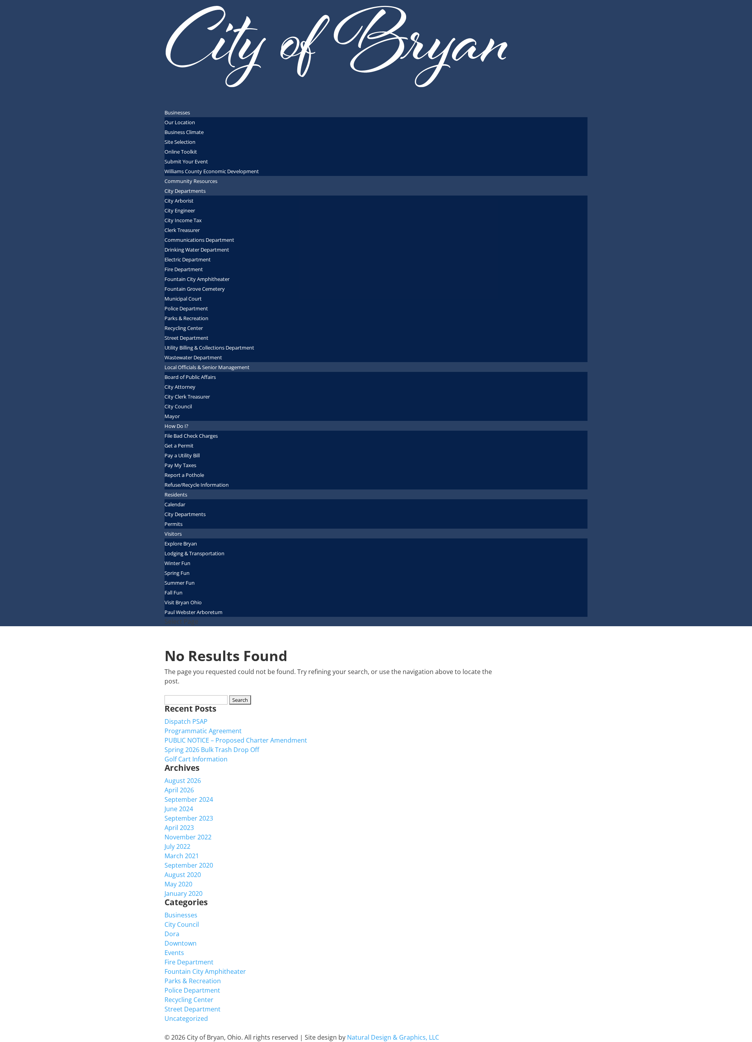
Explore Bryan (180, 543)
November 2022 (188, 837)
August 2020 (182, 874)
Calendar (174, 504)
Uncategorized (186, 1018)
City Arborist (178, 200)
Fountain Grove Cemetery (194, 288)
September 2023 (188, 818)
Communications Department (199, 239)
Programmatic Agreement (203, 731)
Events (174, 952)
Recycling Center (183, 328)
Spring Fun (177, 572)
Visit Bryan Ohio (183, 602)
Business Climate (184, 132)
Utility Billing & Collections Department (209, 347)
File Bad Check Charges (191, 435)
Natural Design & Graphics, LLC (393, 1037)
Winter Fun (177, 563)
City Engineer (179, 210)
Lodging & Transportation (194, 553)
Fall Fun (173, 592)
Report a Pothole (184, 474)
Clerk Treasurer (182, 230)
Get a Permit (178, 445)
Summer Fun (179, 582)
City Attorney (179, 386)
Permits (173, 523)
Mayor (172, 416)
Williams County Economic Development (211, 171)
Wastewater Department (193, 357)
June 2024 (178, 809)
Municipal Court (183, 298)
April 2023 (179, 827)
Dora (171, 934)
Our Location (179, 122)
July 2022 (177, 846)
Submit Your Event (186, 161)
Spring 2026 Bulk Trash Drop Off (211, 749)
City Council (178, 406)
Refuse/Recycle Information (196, 484)
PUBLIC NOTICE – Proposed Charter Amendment (235, 740)
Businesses (180, 915)
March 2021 (181, 856)
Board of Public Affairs (190, 377)
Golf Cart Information (196, 759)
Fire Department (183, 269)
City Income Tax (183, 220)
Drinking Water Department (196, 249)
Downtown (180, 943)
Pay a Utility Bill (182, 455)
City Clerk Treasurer (187, 396)
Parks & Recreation (186, 318)
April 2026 (179, 790)
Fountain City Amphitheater (197, 279)
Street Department (186, 337)
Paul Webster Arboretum (193, 612)
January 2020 (183, 893)
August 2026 (182, 780)
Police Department (186, 308)
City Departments (185, 514)
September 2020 (188, 865)
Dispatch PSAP (186, 721)
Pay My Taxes (180, 465)
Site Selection (179, 141)
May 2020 (178, 884)
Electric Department (187, 259)
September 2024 (188, 799)
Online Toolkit (180, 151)
